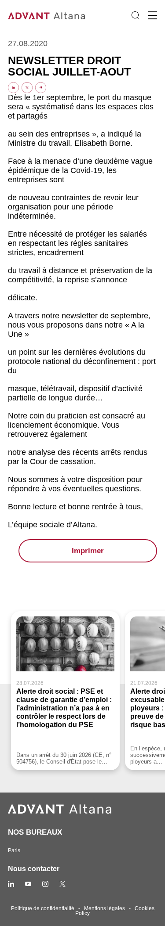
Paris (14, 850)
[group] (65, 691)
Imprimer (88, 551)
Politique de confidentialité (42, 908)
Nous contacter (33, 868)
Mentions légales (104, 908)
